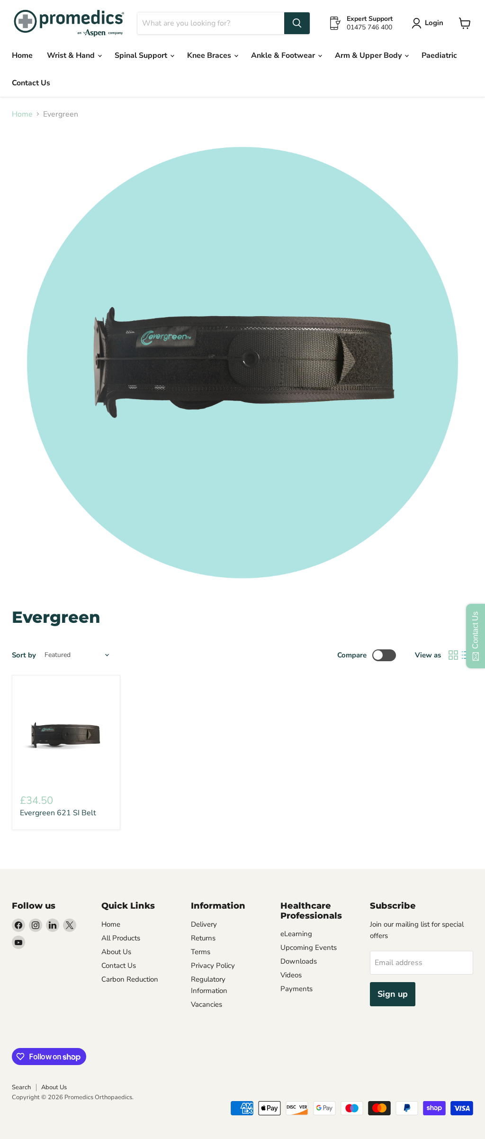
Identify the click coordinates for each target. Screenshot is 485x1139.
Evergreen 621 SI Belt (58, 813)
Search (21, 1087)
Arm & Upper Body (369, 55)
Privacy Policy (213, 965)
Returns (203, 938)
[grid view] (453, 655)
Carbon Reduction (129, 979)
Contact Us (31, 83)
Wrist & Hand (72, 55)
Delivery (204, 924)
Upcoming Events (308, 947)
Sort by (24, 655)
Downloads (298, 961)
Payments (296, 988)
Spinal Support (142, 55)
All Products (120, 938)
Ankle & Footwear (284, 55)
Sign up (392, 994)
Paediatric (439, 55)
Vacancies (206, 1004)
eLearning (296, 934)
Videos (291, 975)
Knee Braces (210, 55)
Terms (200, 952)
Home (22, 55)
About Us (116, 952)
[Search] (297, 23)
